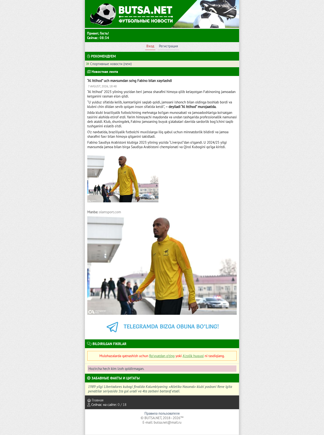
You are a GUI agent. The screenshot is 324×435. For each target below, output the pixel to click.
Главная (97, 400)
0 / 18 (122, 404)
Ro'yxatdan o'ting (162, 356)
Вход (150, 46)
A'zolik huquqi (193, 356)
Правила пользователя (162, 413)
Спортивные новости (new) (111, 64)
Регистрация (168, 46)
